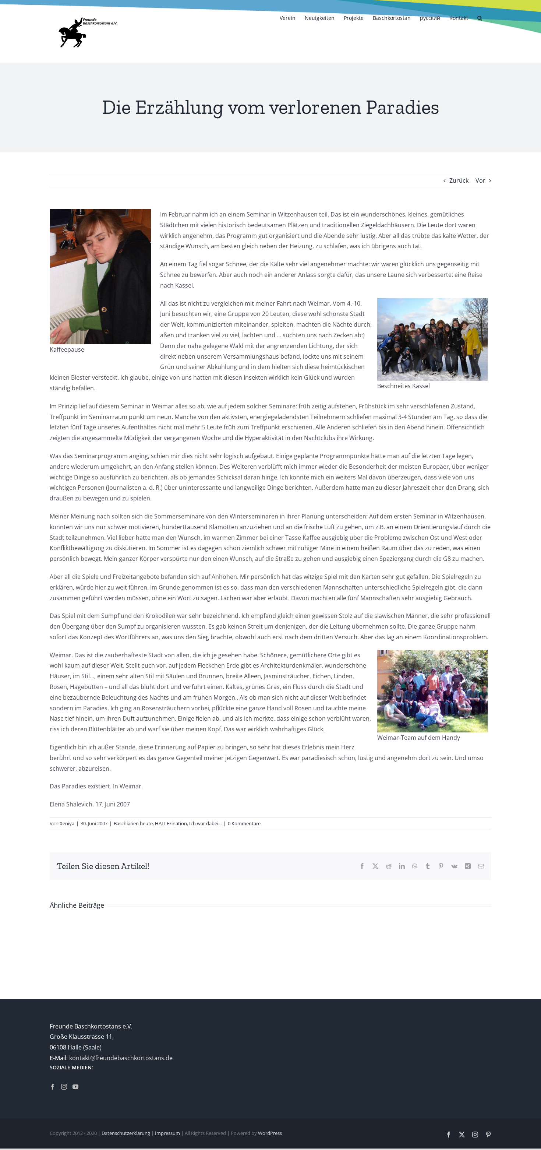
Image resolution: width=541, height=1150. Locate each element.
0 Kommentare (244, 823)
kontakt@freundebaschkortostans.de (121, 1058)
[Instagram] (64, 1087)
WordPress (270, 1133)
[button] (479, 17)
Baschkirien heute (133, 823)
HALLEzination (171, 823)
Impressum (167, 1133)
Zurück (458, 180)
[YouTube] (75, 1087)
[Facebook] (53, 1087)
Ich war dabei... (205, 823)
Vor (480, 180)
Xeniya (67, 823)
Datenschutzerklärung (126, 1133)
